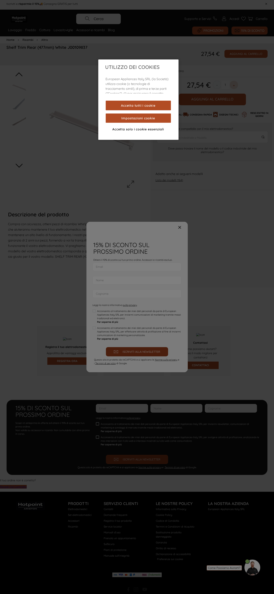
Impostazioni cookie (138, 118)
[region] (138, 99)
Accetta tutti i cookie (138, 105)
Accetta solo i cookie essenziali (138, 129)
